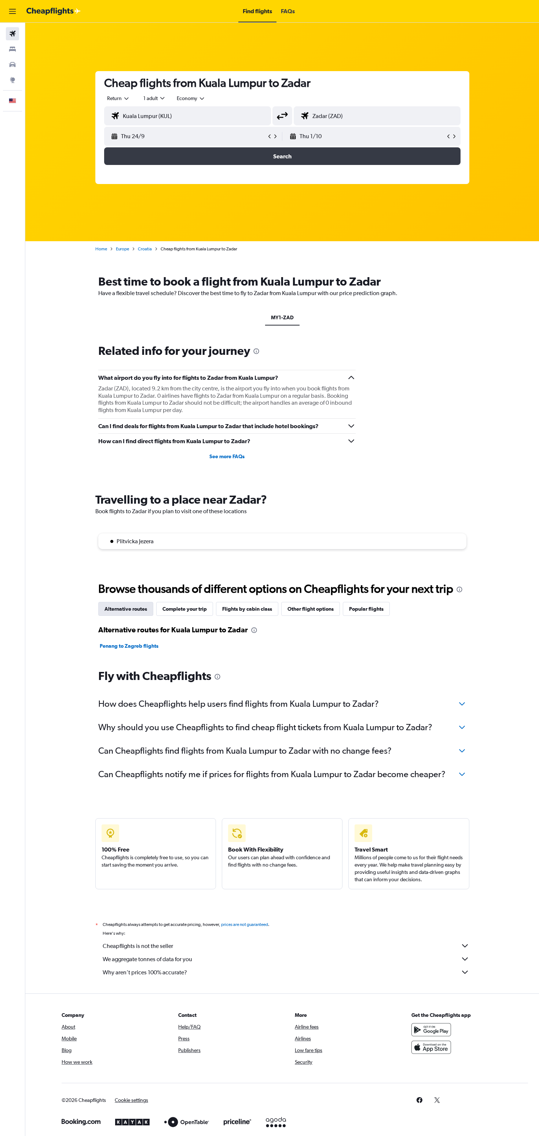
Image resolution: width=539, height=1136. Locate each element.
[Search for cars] (12, 64)
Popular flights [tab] (366, 609)
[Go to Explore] (12, 80)
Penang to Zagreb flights (129, 646)
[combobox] (118, 98)
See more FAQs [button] (227, 456)
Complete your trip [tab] (184, 609)
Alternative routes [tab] (125, 609)
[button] (12, 11)
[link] (419, 1100)
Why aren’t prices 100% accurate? (145, 972)
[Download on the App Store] (431, 1047)
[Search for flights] (12, 33)
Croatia (145, 248)
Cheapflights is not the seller (138, 945)
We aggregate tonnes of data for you (147, 959)
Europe (122, 248)
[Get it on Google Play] (431, 1029)
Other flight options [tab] (310, 609)
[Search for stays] (12, 49)
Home (101, 248)
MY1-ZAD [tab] (282, 317)
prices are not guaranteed (244, 924)
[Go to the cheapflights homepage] (53, 11)
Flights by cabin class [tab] (247, 609)
